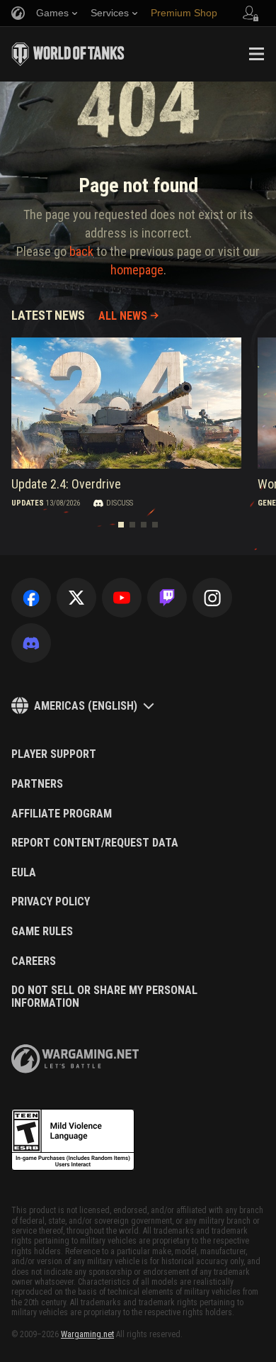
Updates (27, 503)
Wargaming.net (87, 1334)
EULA (23, 872)
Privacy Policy (50, 901)
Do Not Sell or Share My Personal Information (104, 996)
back (81, 251)
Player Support (53, 754)
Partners (37, 784)
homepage (136, 269)
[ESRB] (72, 1140)
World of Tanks (68, 54)
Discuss (119, 503)
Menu (256, 54)
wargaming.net (75, 1059)
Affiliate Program (61, 814)
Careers (33, 961)
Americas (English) (85, 706)
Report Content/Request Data (94, 843)
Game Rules (42, 931)
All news (122, 316)
